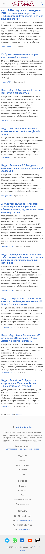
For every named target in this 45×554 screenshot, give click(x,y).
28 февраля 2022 (7, 246)
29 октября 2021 (7, 406)
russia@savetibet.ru (24, 520)
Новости (22, 461)
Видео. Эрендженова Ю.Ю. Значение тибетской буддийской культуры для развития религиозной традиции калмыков (22, 258)
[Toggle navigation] (3, 3)
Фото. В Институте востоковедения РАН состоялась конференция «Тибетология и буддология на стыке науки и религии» (22, 14)
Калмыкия (22, 491)
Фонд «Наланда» (24, 427)
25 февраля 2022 (7, 290)
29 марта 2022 (6, 157)
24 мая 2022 (5, 121)
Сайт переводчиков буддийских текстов (22, 449)
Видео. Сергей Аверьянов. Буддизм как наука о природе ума (21, 91)
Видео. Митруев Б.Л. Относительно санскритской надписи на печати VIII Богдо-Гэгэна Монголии (21, 301)
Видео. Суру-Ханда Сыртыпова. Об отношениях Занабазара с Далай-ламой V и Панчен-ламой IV (20, 338)
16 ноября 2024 (6, 46)
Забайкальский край (22, 500)
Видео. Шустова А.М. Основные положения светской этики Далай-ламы (20, 131)
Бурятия (22, 486)
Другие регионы (22, 504)
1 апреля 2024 (6, 82)
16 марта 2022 (6, 196)
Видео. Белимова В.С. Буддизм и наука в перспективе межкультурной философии (22, 168)
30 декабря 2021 (7, 327)
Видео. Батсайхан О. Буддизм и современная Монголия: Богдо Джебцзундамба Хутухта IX (18, 383)
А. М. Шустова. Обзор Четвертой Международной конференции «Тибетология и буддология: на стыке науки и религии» (22, 208)
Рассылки (22, 470)
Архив (26, 465)
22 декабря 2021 (7, 372)
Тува (22, 495)
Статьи (22, 474)
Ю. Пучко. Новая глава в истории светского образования (19, 56)
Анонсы (19, 465)
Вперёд (19, 414)
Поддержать (24, 530)
